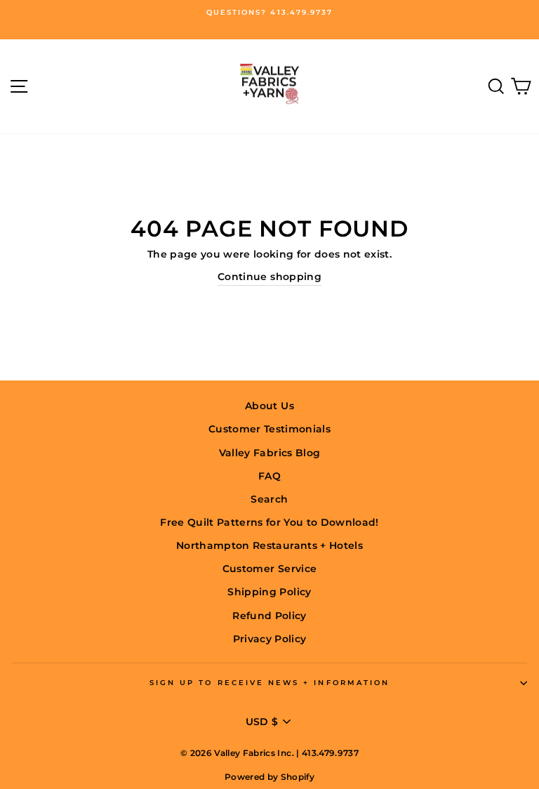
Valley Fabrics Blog (269, 452)
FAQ (269, 476)
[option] (269, 12)
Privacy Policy (270, 638)
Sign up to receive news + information (269, 682)
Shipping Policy (269, 591)
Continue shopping (269, 276)
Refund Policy (269, 615)
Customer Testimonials (269, 429)
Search (269, 499)
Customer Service (269, 568)
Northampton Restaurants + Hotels (269, 545)
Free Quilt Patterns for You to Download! (269, 522)
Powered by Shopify (269, 776)
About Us (269, 405)
